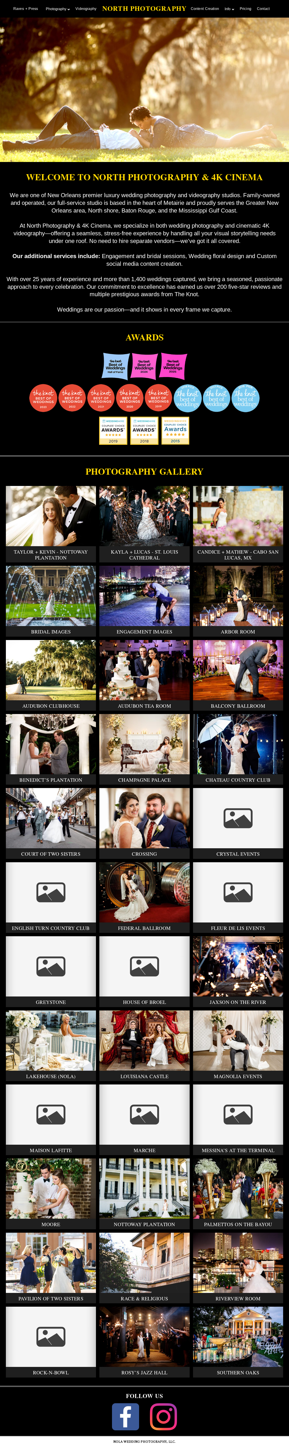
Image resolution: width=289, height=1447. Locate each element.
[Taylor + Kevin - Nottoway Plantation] (51, 516)
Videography (85, 9)
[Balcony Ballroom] (238, 670)
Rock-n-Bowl (51, 1372)
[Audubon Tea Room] (144, 670)
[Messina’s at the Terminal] (238, 1114)
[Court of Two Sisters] (51, 818)
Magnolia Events (238, 1076)
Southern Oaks (238, 1372)
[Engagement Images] (144, 596)
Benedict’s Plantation (50, 780)
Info (228, 9)
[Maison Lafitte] (51, 1114)
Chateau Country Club (238, 780)
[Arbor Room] (238, 596)
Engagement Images (144, 631)
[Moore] (51, 1188)
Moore (51, 1224)
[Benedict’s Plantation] (51, 744)
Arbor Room (238, 631)
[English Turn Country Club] (51, 892)
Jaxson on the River (238, 1002)
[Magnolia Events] (238, 1040)
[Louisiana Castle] (144, 1040)
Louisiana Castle (144, 1076)
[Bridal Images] (51, 596)
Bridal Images (51, 631)
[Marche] (144, 1114)
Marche (145, 1150)
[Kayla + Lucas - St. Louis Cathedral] (144, 516)
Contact (263, 9)
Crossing (144, 854)
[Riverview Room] (238, 1263)
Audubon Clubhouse (50, 706)
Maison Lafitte (51, 1150)
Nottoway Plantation (144, 1224)
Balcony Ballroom (238, 706)
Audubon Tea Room (144, 706)
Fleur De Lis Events (238, 928)
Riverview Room (238, 1298)
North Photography (144, 8)
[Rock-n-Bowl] (51, 1337)
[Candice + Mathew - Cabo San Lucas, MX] (238, 516)
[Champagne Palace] (144, 744)
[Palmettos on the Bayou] (238, 1188)
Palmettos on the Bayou (238, 1224)
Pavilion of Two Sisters (51, 1298)
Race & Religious (144, 1298)
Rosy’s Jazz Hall (144, 1372)
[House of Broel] (144, 966)
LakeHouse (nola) (51, 1076)
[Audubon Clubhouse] (51, 670)
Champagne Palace (144, 780)
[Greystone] (51, 966)
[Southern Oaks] (238, 1337)
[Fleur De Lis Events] (238, 892)
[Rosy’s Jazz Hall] (144, 1337)
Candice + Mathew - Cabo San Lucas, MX (238, 554)
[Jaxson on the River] (238, 966)
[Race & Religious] (144, 1263)
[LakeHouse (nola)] (51, 1040)
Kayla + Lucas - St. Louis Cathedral (144, 554)
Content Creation (205, 9)
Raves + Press (25, 9)
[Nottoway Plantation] (144, 1188)
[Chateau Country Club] (238, 744)
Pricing (245, 9)
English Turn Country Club (51, 928)
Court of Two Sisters (50, 854)
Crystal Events (238, 854)
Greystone (51, 1002)
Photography (56, 9)
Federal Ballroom (144, 928)
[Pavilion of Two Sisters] (51, 1263)
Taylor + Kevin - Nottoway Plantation (51, 554)
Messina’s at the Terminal (238, 1150)
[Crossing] (144, 818)
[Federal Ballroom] (144, 892)
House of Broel (144, 1002)
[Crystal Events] (238, 818)
